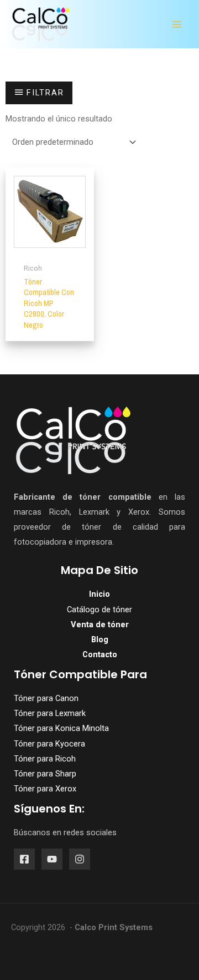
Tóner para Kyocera (49, 744)
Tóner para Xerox (45, 789)
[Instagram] (79, 859)
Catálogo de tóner (99, 610)
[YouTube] (51, 859)
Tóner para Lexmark (50, 713)
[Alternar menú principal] (177, 24)
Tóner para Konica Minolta (61, 728)
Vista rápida (50, 248)
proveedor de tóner (57, 527)
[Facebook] (24, 859)
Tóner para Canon (46, 698)
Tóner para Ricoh (45, 759)
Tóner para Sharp (45, 774)
